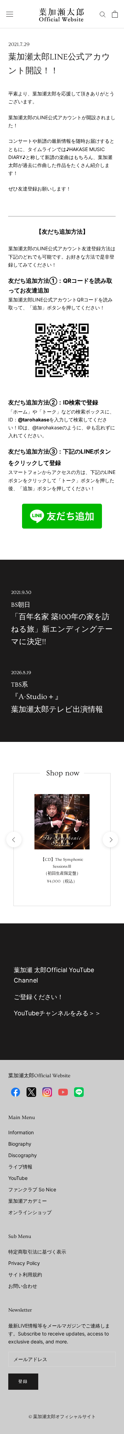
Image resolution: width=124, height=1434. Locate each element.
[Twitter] (31, 1092)
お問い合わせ (22, 1286)
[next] (110, 839)
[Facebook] (15, 1092)
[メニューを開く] (9, 14)
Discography (22, 1155)
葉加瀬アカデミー (27, 1201)
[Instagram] (47, 1092)
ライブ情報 (20, 1167)
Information (21, 1132)
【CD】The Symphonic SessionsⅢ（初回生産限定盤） (62, 866)
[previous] (13, 839)
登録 (23, 1381)
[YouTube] (63, 1092)
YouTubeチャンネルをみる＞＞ (57, 1013)
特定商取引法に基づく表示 (37, 1252)
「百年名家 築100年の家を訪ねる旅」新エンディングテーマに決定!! (62, 618)
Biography (19, 1144)
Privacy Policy (24, 1263)
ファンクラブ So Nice (32, 1189)
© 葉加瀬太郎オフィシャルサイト (62, 1416)
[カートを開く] (115, 14)
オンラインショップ (30, 1212)
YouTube (18, 1178)
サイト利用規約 (25, 1274)
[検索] (103, 14)
